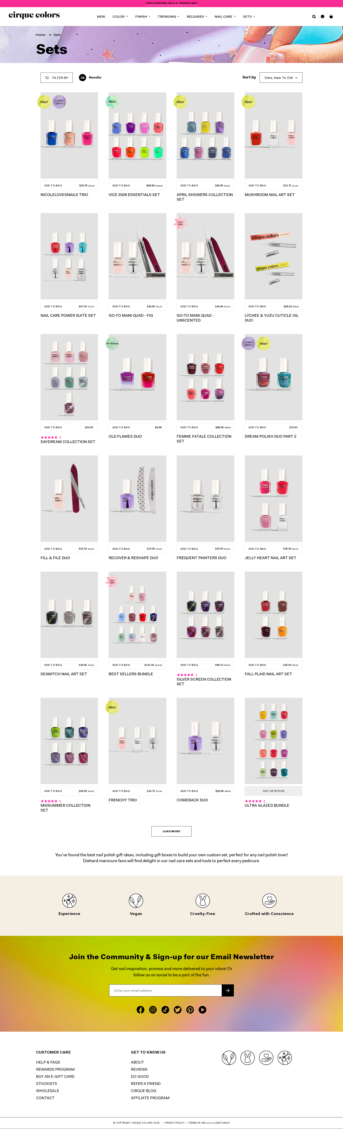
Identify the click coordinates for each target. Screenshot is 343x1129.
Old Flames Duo (125, 437)
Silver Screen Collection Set (204, 682)
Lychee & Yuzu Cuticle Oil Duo (272, 318)
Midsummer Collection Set (65, 808)
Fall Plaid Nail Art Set (268, 674)
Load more (171, 831)
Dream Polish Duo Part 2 (270, 437)
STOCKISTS (46, 1084)
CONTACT (45, 1098)
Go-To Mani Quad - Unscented (195, 318)
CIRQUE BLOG (143, 1091)
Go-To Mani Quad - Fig (131, 316)
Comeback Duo (192, 800)
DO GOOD (140, 1077)
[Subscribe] (228, 990)
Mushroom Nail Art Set (270, 195)
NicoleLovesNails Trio (64, 195)
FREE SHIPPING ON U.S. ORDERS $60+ (172, 3)
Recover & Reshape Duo (133, 558)
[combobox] (281, 77)
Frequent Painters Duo (201, 558)
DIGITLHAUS (222, 1123)
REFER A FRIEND (146, 1084)
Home (40, 35)
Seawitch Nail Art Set (64, 674)
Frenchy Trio (123, 800)
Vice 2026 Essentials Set (134, 195)
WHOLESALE (47, 1091)
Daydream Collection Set (68, 442)
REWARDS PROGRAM (55, 1070)
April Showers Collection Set (205, 197)
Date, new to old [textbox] (279, 78)
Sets (57, 35)
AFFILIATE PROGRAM (150, 1098)
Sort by (249, 77)
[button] (120, 16)
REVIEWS (139, 1070)
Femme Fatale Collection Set (204, 439)
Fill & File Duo (55, 558)
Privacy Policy (174, 1123)
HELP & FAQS (48, 1062)
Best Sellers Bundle (131, 674)
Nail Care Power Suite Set (68, 316)
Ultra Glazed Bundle (267, 806)
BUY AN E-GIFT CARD (55, 1077)
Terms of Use (197, 1123)
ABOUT (137, 1062)
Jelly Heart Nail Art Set (270, 558)
